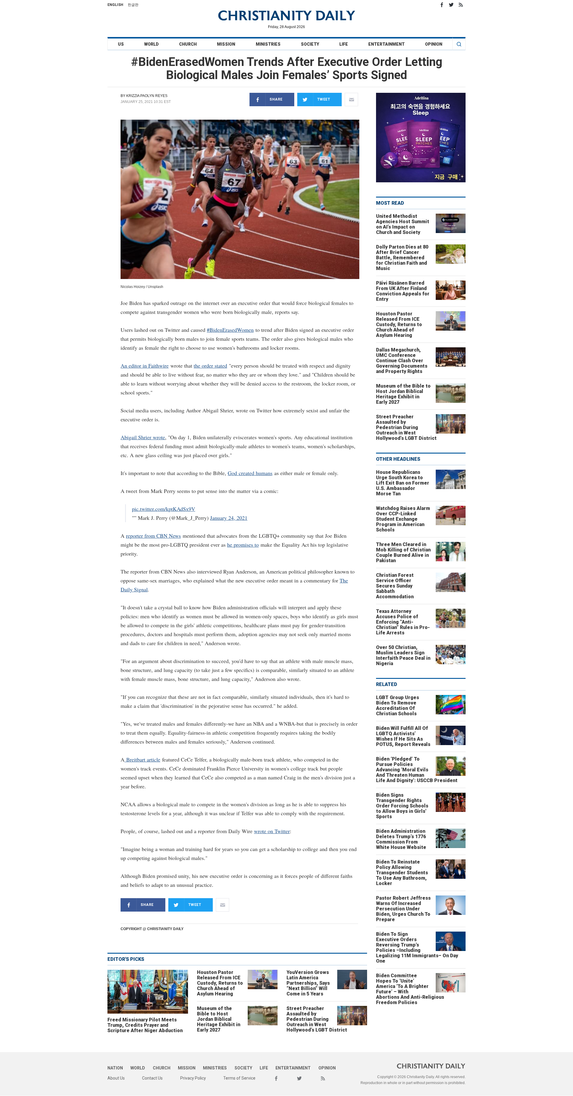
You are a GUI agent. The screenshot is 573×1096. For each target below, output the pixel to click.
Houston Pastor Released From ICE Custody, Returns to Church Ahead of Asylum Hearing (220, 983)
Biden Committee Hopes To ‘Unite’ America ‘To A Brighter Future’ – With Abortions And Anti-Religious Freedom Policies (410, 989)
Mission (226, 44)
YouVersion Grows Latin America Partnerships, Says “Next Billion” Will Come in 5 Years (308, 983)
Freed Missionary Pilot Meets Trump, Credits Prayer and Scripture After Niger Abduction (145, 1025)
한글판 (133, 5)
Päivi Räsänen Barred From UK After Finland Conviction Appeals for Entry (402, 291)
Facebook (441, 5)
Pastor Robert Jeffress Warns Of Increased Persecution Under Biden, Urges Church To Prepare (403, 908)
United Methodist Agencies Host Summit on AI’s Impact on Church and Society (402, 224)
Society (310, 44)
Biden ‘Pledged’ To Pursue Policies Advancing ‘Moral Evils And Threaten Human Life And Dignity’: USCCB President (417, 769)
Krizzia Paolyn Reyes (146, 96)
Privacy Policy (193, 1078)
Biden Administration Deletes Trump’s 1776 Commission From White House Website (401, 839)
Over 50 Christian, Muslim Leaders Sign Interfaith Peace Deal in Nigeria (403, 655)
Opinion (433, 44)
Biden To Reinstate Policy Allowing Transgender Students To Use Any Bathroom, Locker (402, 872)
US (121, 44)
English (115, 5)
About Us (116, 1078)
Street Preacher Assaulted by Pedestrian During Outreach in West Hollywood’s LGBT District (316, 1019)
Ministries (268, 44)
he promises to (243, 544)
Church (188, 44)
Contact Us (152, 1078)
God (232, 473)
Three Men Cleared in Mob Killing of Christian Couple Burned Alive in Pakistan (403, 552)
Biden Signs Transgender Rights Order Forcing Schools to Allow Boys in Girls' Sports (402, 805)
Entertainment (386, 44)
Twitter (451, 5)
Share (276, 99)
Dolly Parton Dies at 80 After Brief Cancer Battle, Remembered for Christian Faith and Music (402, 257)
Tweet (323, 99)
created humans (254, 473)
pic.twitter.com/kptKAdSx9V (163, 508)
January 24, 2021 (228, 517)
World (151, 44)
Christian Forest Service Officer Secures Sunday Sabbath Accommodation (395, 585)
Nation (115, 1068)
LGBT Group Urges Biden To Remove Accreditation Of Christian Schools (397, 705)
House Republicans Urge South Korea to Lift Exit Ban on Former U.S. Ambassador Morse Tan (402, 483)
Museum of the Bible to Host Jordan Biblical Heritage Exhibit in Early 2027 (218, 1019)
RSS (461, 5)
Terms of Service (239, 1078)
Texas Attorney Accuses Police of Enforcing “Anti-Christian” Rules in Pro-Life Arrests (403, 622)
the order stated (210, 365)
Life (343, 44)
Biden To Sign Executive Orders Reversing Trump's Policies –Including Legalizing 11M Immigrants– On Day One (417, 947)
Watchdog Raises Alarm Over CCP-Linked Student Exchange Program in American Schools (403, 519)
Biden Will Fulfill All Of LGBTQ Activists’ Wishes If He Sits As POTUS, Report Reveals (403, 736)
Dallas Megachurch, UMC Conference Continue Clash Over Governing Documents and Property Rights (401, 360)
